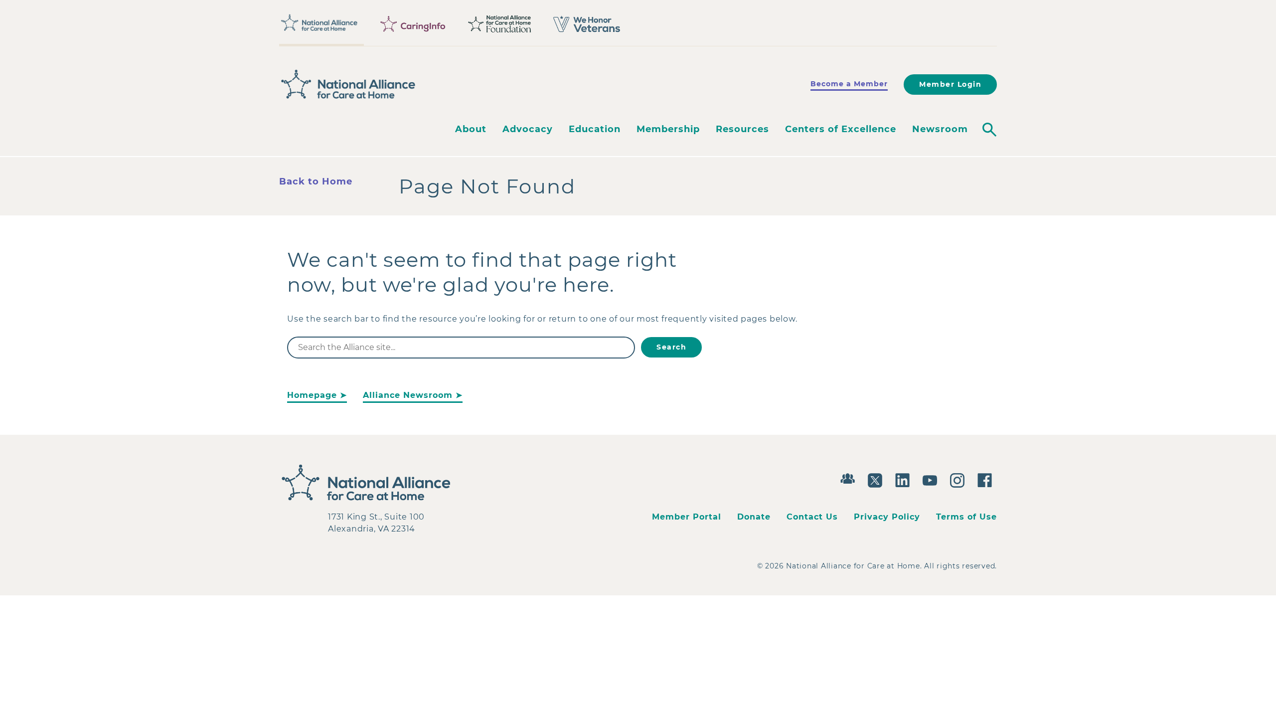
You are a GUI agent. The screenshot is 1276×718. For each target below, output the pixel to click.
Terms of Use (966, 517)
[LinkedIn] (905, 479)
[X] (877, 479)
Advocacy (527, 129)
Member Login (950, 84)
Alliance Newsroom (408, 395)
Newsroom (940, 129)
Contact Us (812, 517)
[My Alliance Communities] (850, 477)
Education (595, 129)
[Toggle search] (989, 130)
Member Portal (686, 517)
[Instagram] (959, 479)
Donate (754, 517)
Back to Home (315, 181)
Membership (668, 129)
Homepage (312, 395)
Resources (742, 129)
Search (671, 347)
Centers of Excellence (840, 129)
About (470, 129)
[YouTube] (932, 479)
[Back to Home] (348, 84)
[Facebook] (987, 479)
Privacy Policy (887, 517)
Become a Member (849, 83)
